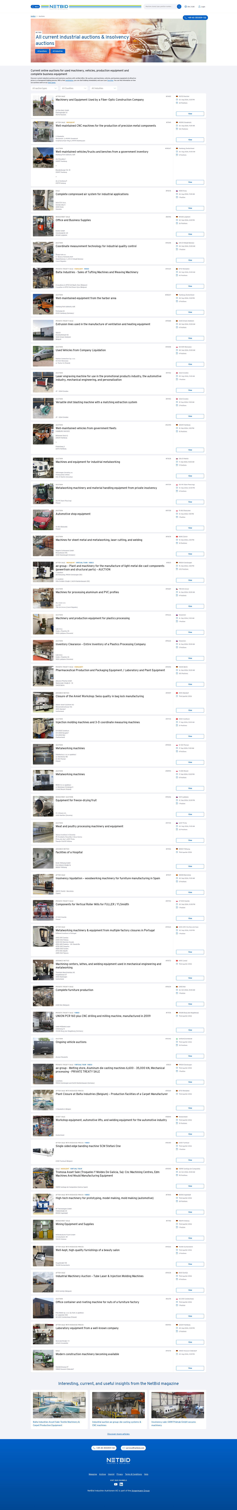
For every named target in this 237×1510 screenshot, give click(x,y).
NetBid (33, 16)
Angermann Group (141, 1490)
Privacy (120, 1474)
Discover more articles (118, 1434)
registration (69, 80)
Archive (102, 1474)
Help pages (51, 83)
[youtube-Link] (115, 1484)
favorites (110, 80)
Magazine (93, 1474)
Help (146, 1474)
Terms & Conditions (133, 1474)
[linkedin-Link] (121, 1484)
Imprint (111, 1474)
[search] (179, 6)
